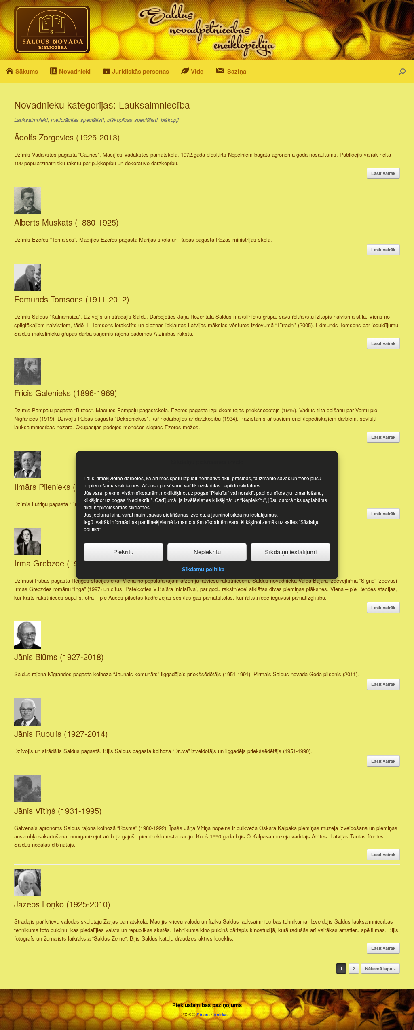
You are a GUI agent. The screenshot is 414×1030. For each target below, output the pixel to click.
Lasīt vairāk (383, 173)
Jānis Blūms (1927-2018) (59, 656)
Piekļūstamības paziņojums (207, 1005)
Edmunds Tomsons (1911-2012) (71, 299)
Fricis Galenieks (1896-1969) (65, 392)
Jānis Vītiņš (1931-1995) (58, 810)
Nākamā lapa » (380, 969)
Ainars (203, 1014)
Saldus (220, 1014)
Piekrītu (123, 551)
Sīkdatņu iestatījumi (291, 551)
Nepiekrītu (207, 551)
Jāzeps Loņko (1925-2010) (62, 904)
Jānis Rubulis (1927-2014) (61, 733)
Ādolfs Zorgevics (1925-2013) (67, 137)
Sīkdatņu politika (203, 569)
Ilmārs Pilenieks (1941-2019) (65, 486)
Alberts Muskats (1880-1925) (66, 222)
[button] (402, 71)
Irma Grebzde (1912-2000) (62, 563)
